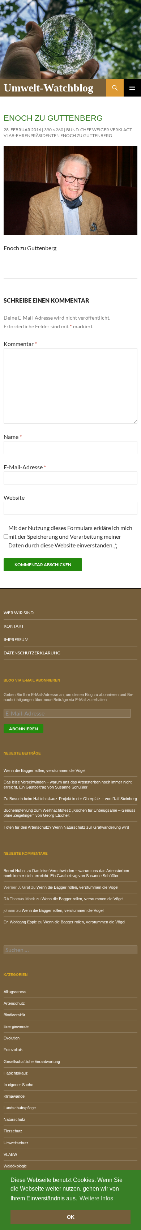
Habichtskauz (16, 1073)
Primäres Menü (132, 88)
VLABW (10, 1154)
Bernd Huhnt (15, 870)
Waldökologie (15, 1166)
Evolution (12, 1038)
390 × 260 (53, 129)
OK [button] (70, 1217)
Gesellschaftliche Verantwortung (32, 1061)
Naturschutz (14, 1119)
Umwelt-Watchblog (48, 88)
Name (13, 436)
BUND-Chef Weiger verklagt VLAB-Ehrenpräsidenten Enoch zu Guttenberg (68, 132)
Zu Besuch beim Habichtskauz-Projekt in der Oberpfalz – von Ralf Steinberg (70, 798)
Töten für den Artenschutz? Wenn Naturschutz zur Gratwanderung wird (66, 827)
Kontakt (14, 626)
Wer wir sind (19, 612)
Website (14, 497)
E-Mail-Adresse (25, 467)
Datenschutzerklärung (32, 652)
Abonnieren (23, 728)
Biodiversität (14, 1015)
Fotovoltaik (13, 1049)
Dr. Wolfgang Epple (20, 922)
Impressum (16, 639)
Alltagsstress (15, 992)
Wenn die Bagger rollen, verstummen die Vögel (44, 770)
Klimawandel (14, 1096)
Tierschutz (13, 1131)
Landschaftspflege (20, 1108)
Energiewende (16, 1026)
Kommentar (20, 343)
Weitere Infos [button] (96, 1198)
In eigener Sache (18, 1084)
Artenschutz (14, 1003)
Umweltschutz (16, 1143)
